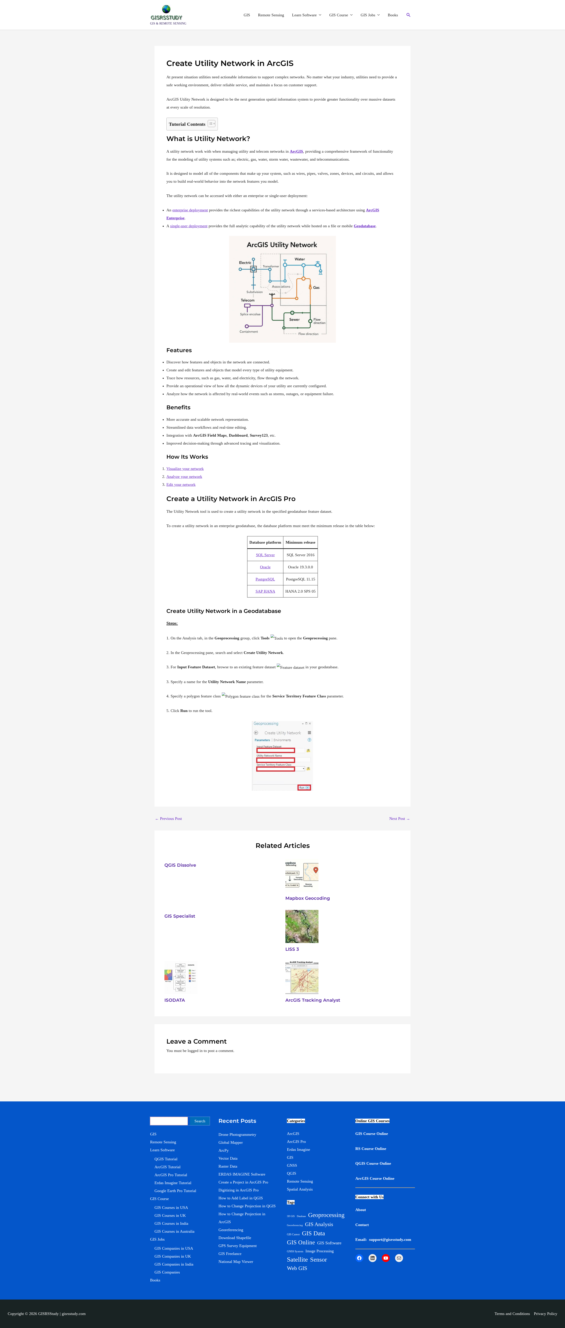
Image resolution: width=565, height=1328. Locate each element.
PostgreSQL (265, 579)
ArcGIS (296, 151)
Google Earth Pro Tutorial (175, 1191)
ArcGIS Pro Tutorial (170, 1175)
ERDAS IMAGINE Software (241, 1174)
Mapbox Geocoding (307, 898)
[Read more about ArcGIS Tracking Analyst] (301, 977)
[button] (408, 14)
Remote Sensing (271, 15)
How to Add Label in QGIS (240, 1198)
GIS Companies (167, 1272)
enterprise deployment (190, 210)
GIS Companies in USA (173, 1248)
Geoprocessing (326, 1215)
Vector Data (227, 1158)
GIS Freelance (229, 1253)
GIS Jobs (368, 15)
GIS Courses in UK (170, 1215)
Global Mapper (230, 1142)
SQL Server (265, 555)
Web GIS (297, 1268)
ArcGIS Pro (296, 1141)
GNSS (292, 1165)
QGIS (291, 1173)
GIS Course (338, 15)
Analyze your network (184, 476)
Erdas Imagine (298, 1149)
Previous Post (168, 819)
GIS (247, 15)
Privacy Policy (545, 1313)
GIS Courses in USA (171, 1207)
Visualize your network (185, 468)
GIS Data (313, 1233)
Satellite (297, 1259)
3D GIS (291, 1216)
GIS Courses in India (171, 1223)
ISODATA (174, 1000)
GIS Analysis (319, 1224)
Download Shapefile (234, 1238)
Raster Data (227, 1166)
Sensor (318, 1259)
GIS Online (301, 1242)
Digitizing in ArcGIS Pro (238, 1190)
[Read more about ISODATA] (181, 977)
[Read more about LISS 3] (301, 926)
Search (199, 1121)
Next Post (399, 819)
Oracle (265, 567)
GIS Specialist (179, 916)
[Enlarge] (307, 727)
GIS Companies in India (173, 1264)
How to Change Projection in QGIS (247, 1206)
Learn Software (304, 15)
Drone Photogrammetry (237, 1134)
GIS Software (329, 1242)
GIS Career (293, 1234)
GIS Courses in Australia (174, 1231)
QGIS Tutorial (165, 1159)
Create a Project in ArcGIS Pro (243, 1182)
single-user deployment (188, 226)
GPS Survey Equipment (237, 1245)
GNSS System (295, 1251)
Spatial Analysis (300, 1189)
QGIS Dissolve (180, 865)
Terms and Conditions (512, 1313)
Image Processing (319, 1251)
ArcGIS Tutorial (167, 1167)
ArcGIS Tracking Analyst (312, 1000)
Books (393, 15)
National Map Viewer (235, 1261)
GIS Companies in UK (172, 1256)
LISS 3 (292, 949)
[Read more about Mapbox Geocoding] (301, 875)
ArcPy (223, 1150)
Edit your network (181, 484)
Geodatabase (365, 226)
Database (301, 1216)
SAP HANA (265, 591)
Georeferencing (230, 1230)
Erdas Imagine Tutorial (172, 1183)
